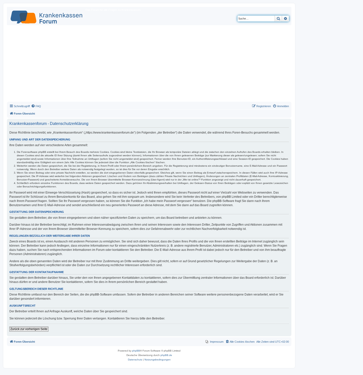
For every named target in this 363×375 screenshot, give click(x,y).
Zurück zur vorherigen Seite (28, 329)
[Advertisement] (149, 64)
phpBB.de (166, 355)
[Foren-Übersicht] (46, 16)
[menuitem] (36, 106)
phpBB (136, 350)
